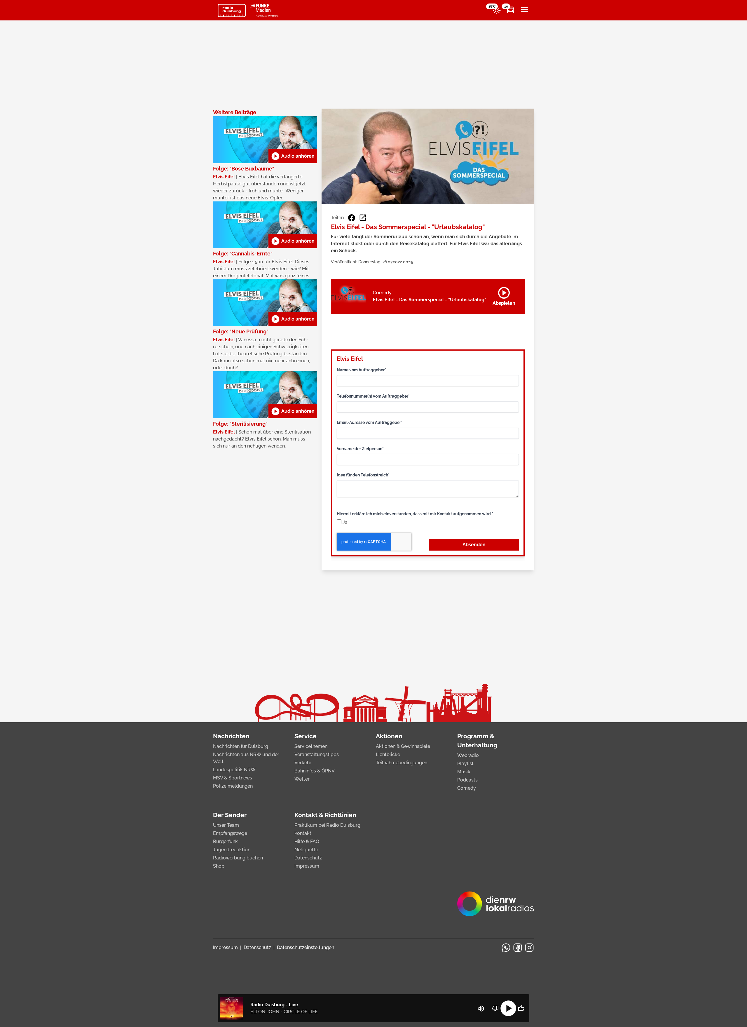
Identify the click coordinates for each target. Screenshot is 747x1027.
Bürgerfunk (225, 841)
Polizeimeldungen (233, 786)
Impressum (306, 866)
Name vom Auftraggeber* (361, 370)
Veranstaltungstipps (316, 754)
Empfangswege (230, 833)
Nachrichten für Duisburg (240, 746)
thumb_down (495, 1008)
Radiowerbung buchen (238, 858)
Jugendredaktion (231, 849)
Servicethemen (310, 746)
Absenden (474, 544)
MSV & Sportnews (232, 778)
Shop (218, 866)
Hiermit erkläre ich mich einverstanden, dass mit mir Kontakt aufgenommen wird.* (415, 513)
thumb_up (521, 1008)
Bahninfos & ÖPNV (314, 771)
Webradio (468, 755)
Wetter (302, 779)
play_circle (508, 1008)
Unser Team (226, 825)
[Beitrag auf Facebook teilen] (351, 217)
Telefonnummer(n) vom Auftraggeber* (373, 396)
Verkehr (302, 762)
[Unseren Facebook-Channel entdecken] (517, 947)
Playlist (465, 763)
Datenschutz (308, 858)
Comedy (466, 788)
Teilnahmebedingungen (401, 762)
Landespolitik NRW (234, 769)
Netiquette (306, 849)
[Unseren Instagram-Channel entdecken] (529, 947)
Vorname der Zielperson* (360, 448)
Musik (463, 771)
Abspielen (504, 295)
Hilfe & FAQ (306, 841)
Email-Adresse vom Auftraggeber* (369, 422)
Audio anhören (293, 156)
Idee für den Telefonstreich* (363, 475)
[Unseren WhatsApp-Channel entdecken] (506, 947)
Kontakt (302, 833)
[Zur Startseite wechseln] (232, 10)
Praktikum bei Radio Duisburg (327, 825)
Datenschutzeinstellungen (305, 947)
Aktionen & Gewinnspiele (403, 746)
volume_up (481, 1009)
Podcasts (467, 780)
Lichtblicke (388, 754)
